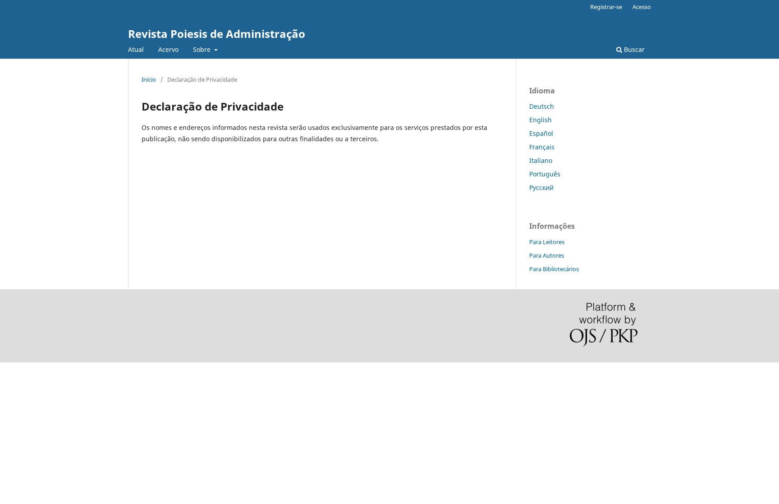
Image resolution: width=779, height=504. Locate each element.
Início (149, 79)
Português (544, 174)
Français (541, 147)
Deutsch (541, 106)
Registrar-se (606, 7)
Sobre (202, 49)
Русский (541, 187)
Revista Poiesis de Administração (216, 33)
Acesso (641, 7)
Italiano (540, 160)
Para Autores (546, 255)
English (540, 120)
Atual (136, 49)
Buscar (633, 49)
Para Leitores (546, 242)
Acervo (168, 49)
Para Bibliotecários (554, 269)
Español (541, 133)
